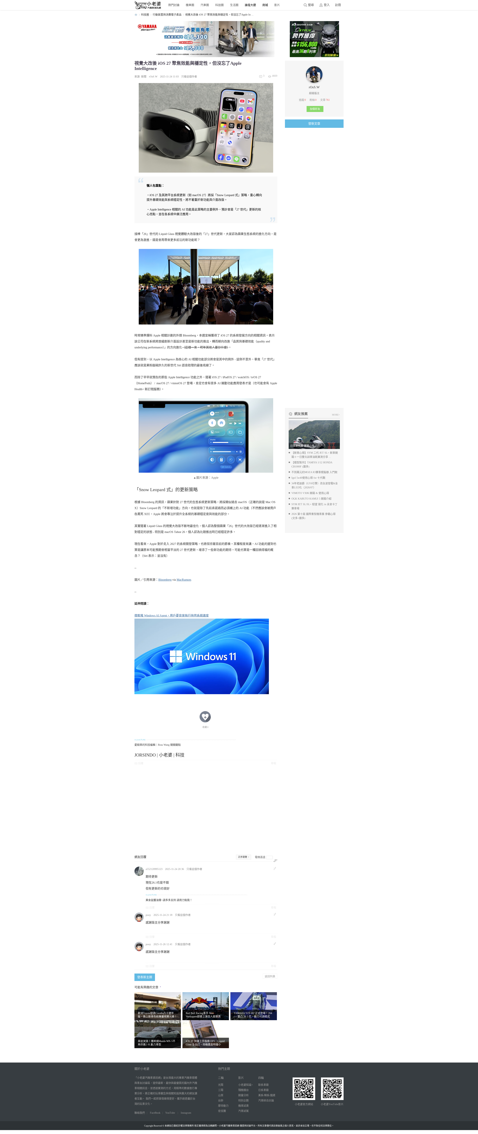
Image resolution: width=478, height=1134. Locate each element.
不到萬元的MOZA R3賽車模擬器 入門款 (314, 472)
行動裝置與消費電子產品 (167, 14)
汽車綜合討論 (266, 1100)
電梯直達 (260, 857)
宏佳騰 (222, 1111)
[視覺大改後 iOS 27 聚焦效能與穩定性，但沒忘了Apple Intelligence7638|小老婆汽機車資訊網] (206, 128)
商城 (265, 5)
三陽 (220, 1090)
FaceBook (155, 1112)
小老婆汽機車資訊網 (135, 14)
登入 (327, 5)
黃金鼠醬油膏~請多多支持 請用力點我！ (169, 900)
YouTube (170, 1112)
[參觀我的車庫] (314, 81)
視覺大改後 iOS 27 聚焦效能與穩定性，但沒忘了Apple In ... (219, 14)
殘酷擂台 (243, 1090)
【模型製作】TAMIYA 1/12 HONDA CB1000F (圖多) (311, 464)
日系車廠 (263, 1090)
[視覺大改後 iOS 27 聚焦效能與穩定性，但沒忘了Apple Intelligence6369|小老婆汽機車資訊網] (201, 656)
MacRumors (184, 579)
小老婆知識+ (245, 1084)
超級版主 (314, 93)
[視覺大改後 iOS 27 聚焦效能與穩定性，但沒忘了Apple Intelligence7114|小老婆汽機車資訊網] (206, 435)
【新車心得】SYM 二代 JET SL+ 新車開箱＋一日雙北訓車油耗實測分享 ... (314, 454)
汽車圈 (205, 5)
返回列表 (270, 976)
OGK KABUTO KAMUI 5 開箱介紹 (311, 498)
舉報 (273, 763)
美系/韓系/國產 (266, 1095)
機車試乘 (243, 1105)
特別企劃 (243, 1100)
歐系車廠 (263, 1084)
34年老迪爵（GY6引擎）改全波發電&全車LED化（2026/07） (314, 485)
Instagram (186, 1112)
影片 (277, 5)
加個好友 (315, 108)
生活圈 (234, 5)
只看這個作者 (189, 76)
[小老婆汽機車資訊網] (147, 8)
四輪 (261, 1077)
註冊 (338, 5)
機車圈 (190, 5)
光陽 (220, 1084)
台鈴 (220, 1100)
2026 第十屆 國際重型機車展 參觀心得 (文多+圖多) (313, 516)
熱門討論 (173, 5)
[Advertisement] (205, 809)
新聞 (143, 76)
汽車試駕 (243, 1111)
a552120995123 (154, 869)
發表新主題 (144, 977)
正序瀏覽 (242, 857)
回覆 (140, 763)
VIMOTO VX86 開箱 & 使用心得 (310, 493)
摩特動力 (223, 1105)
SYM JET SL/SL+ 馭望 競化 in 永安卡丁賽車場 (314, 506)
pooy (148, 915)
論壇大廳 (250, 5)
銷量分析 (243, 1095)
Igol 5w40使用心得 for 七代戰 (308, 477)
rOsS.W (153, 76)
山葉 (220, 1095)
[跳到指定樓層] (275, 860)
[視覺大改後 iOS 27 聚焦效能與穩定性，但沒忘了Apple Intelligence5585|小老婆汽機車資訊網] (206, 287)
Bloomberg (165, 579)
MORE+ (336, 415)
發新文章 (314, 123)
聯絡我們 (139, 1112)
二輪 (221, 1077)
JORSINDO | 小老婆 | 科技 (159, 755)
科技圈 (219, 5)
